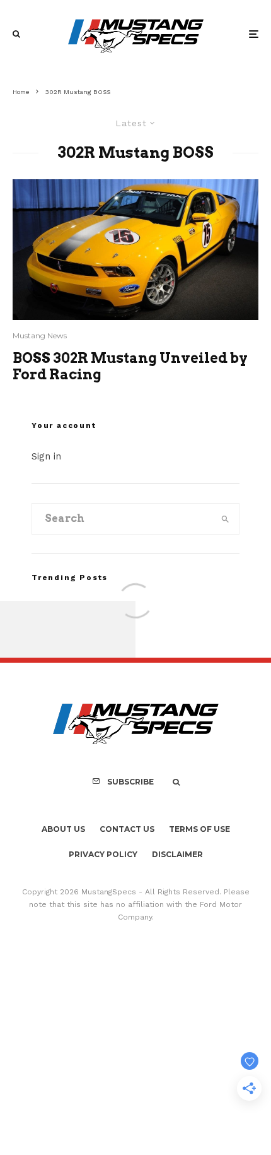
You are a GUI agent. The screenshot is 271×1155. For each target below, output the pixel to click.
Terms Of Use (199, 829)
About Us (63, 829)
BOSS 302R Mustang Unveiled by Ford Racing (130, 366)
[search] (225, 519)
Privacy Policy (103, 854)
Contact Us (127, 829)
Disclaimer (177, 854)
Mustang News (40, 335)
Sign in (46, 456)
